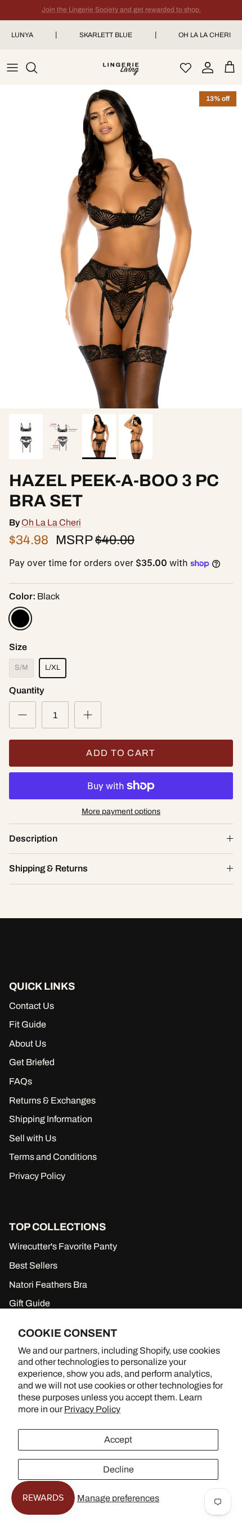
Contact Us (31, 1006)
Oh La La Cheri (51, 522)
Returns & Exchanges (52, 1100)
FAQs (20, 1081)
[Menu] (12, 67)
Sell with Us (32, 1138)
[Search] (37, 67)
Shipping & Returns (48, 868)
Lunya (22, 35)
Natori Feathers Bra (48, 1284)
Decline (118, 1469)
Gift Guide (29, 1303)
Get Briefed (32, 1062)
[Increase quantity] (87, 714)
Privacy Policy (92, 1409)
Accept (118, 1439)
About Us (27, 1043)
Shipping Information (50, 1119)
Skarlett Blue (105, 35)
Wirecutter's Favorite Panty (63, 1246)
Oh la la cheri (204, 35)
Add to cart (120, 753)
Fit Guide (27, 1024)
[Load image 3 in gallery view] (121, 247)
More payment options (121, 811)
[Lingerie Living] (121, 67)
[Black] (20, 618)
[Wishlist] (185, 67)
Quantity (26, 690)
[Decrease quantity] (22, 714)
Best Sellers (33, 1265)
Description (33, 838)
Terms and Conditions (53, 1157)
